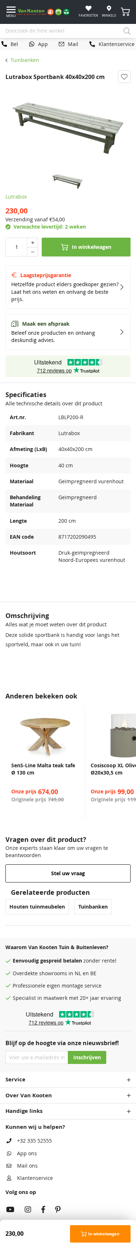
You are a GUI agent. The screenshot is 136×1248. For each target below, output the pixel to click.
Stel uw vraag (68, 873)
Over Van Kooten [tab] (28, 1095)
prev (7, 762)
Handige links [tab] (23, 1111)
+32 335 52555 (34, 1141)
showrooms (53, 973)
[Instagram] (28, 1210)
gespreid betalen (61, 960)
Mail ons (27, 1166)
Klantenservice (35, 1178)
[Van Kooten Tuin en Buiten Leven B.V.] (45, 12)
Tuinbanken (25, 60)
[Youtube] (10, 1210)
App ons (27, 1153)
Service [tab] (15, 1079)
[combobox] (68, 31)
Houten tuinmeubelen (37, 906)
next (128, 762)
